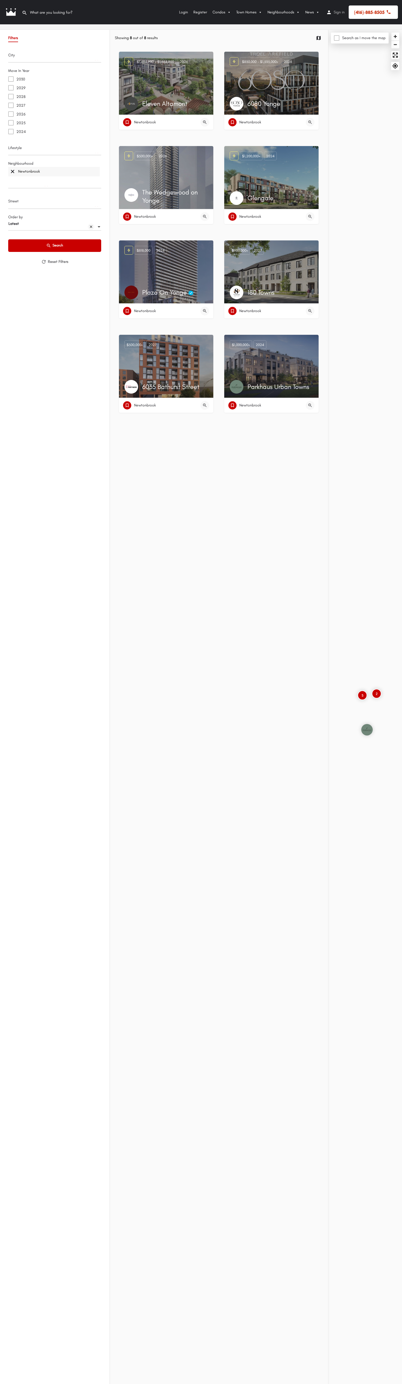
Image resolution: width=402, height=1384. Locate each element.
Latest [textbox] (13, 223)
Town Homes (246, 12)
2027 (20, 105)
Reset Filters (58, 261)
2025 (21, 123)
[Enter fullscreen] (395, 55)
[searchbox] (54, 57)
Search (58, 245)
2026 (20, 114)
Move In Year (18, 70)
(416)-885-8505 (369, 12)
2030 (20, 79)
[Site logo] (11, 12)
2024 (21, 131)
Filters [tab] (13, 38)
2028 (20, 96)
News (309, 12)
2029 (20, 88)
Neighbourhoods (280, 12)
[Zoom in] (395, 36)
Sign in (339, 12)
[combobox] (54, 57)
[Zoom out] (395, 44)
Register (200, 12)
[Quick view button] (204, 122)
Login (183, 12)
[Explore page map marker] (367, 729)
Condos (218, 12)
